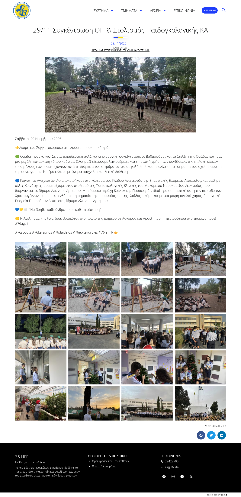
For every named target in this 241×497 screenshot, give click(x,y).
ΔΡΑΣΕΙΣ (105, 50)
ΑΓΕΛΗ (96, 50)
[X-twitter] (191, 476)
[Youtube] (182, 476)
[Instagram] (173, 476)
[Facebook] (164, 476)
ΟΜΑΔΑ (132, 50)
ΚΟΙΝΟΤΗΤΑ (119, 50)
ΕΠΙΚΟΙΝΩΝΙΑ (184, 10)
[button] (201, 435)
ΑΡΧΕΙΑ (155, 10)
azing (224, 494)
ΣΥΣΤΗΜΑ (101, 10)
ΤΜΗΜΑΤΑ (129, 10)
